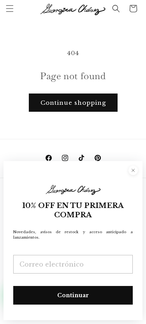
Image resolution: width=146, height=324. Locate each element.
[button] (9, 8)
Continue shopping (73, 102)
